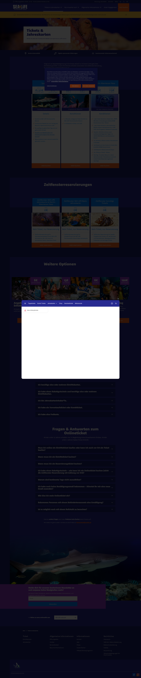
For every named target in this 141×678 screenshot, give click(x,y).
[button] (118, 299)
